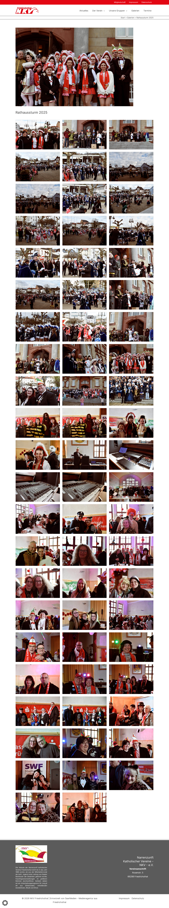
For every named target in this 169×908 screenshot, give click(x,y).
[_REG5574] (84, 166)
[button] (103, 10)
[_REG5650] (84, 615)
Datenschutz (147, 2)
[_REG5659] (38, 679)
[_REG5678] (84, 775)
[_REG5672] (84, 743)
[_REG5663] (131, 679)
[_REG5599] (38, 326)
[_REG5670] (131, 711)
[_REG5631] (84, 422)
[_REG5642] (131, 519)
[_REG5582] (84, 198)
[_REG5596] (131, 294)
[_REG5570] (38, 134)
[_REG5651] (131, 615)
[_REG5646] (38, 583)
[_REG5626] (131, 391)
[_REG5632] (131, 422)
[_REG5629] (38, 422)
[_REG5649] (38, 615)
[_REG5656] (84, 647)
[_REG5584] (38, 230)
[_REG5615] (38, 391)
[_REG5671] (38, 743)
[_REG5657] (131, 647)
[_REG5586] (131, 230)
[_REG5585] (84, 230)
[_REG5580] (38, 198)
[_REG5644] (84, 551)
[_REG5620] (84, 391)
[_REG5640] (38, 519)
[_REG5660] (84, 679)
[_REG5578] (131, 166)
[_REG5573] (38, 166)
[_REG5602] (38, 359)
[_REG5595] (84, 294)
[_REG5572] (131, 134)
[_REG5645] (131, 551)
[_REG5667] (84, 711)
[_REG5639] (131, 487)
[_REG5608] (84, 359)
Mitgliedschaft (120, 2)
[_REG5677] (38, 775)
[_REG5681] (84, 807)
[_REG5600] (84, 326)
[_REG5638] (84, 487)
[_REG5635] (84, 455)
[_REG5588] (84, 262)
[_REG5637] (38, 487)
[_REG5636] (131, 455)
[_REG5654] (38, 647)
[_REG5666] (38, 711)
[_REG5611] (131, 359)
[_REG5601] (131, 326)
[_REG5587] (38, 262)
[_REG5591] (131, 262)
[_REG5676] (131, 743)
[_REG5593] (38, 294)
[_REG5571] (84, 134)
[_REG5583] (131, 198)
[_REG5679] (131, 775)
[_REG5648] (131, 583)
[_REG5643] (38, 551)
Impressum (133, 2)
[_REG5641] (84, 519)
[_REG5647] (84, 583)
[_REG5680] (38, 807)
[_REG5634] (38, 455)
